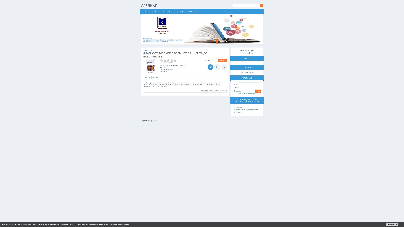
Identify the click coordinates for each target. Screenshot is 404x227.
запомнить (239, 91)
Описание (147, 77)
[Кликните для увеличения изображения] (151, 67)
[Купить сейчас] (210, 67)
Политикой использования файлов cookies (114, 224)
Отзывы (155, 77)
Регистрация (245, 53)
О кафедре (239, 107)
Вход (251, 53)
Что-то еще (239, 112)
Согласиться (392, 224)
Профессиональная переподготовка (246, 109)
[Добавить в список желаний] (217, 67)
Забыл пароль (242, 93)
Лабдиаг (149, 5)
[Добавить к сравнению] (224, 67)
